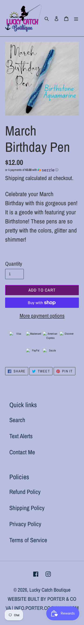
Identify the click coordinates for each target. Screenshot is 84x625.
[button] (31, 170)
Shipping (14, 178)
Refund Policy (25, 492)
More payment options (42, 315)
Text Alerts (21, 436)
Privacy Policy (25, 524)
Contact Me (22, 452)
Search (17, 420)
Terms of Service (28, 540)
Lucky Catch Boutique (49, 589)
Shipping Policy (27, 508)
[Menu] (76, 18)
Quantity (13, 263)
